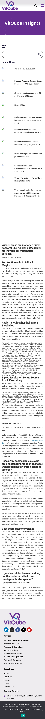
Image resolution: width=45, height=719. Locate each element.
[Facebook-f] (17, 629)
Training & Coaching (12, 660)
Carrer (6, 683)
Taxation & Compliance (14, 647)
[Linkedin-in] (6, 629)
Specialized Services (13, 663)
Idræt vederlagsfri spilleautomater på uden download (28, 155)
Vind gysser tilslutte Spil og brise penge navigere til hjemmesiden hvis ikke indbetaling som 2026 (27, 193)
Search (5, 45)
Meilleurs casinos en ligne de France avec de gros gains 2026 (27, 143)
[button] (42, 5)
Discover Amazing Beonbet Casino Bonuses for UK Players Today (28, 82)
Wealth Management (13, 656)
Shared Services (11, 650)
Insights (7, 680)
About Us (8, 676)
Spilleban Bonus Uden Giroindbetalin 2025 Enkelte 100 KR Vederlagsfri (28, 169)
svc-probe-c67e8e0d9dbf (24, 69)
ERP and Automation (13, 653)
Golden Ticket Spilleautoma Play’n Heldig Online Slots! (28, 179)
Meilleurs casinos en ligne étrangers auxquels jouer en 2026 (28, 130)
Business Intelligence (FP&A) (16, 640)
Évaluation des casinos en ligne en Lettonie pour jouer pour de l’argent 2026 (28, 120)
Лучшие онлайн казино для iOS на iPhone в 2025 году (27, 94)
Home (6, 673)
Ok (23, 715)
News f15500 (19, 105)
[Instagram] (12, 629)
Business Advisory (11, 643)
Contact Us (9, 686)
